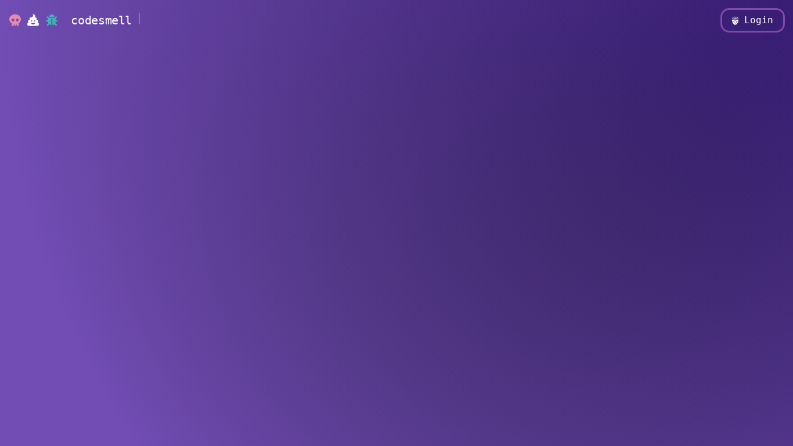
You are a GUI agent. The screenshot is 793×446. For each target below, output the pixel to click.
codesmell (104, 20)
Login (755, 20)
